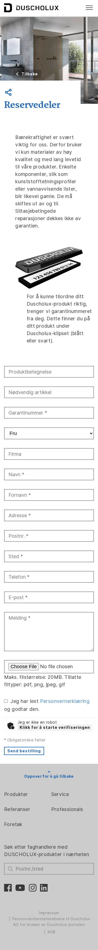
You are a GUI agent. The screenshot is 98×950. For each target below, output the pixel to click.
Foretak (13, 824)
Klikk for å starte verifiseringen (55, 727)
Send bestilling (24, 751)
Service (60, 794)
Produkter (16, 794)
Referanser (17, 809)
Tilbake (30, 74)
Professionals (67, 809)
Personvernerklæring (65, 701)
